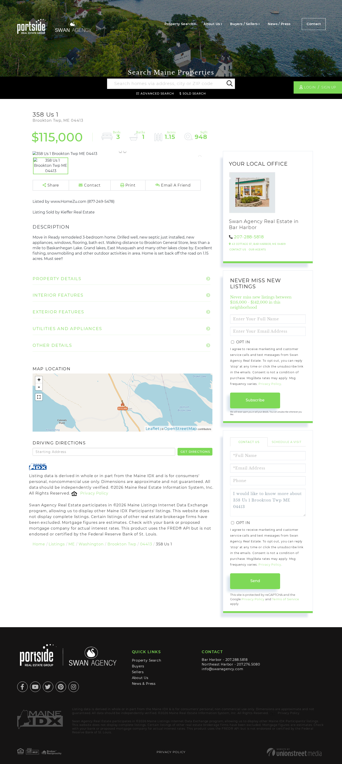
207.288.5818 (236, 660)
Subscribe (255, 400)
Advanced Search (157, 93)
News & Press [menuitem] (144, 684)
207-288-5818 (249, 236)
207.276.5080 (248, 664)
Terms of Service (285, 599)
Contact (314, 24)
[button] (229, 84)
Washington (91, 544)
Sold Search (194, 93)
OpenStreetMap (180, 428)
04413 (146, 544)
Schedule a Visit (287, 442)
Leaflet (153, 428)
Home (39, 544)
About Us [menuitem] (212, 24)
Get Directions (195, 451)
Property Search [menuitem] (179, 24)
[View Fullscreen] (38, 396)
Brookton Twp (121, 544)
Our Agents (257, 249)
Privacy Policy (94, 493)
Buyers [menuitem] (138, 666)
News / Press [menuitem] (279, 24)
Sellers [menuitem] (138, 672)
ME (71, 544)
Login (309, 87)
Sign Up (328, 87)
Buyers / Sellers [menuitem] (244, 24)
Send (255, 581)
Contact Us (237, 249)
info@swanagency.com (222, 669)
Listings (57, 544)
